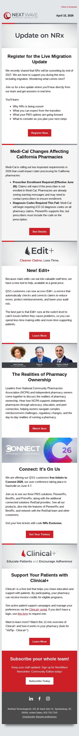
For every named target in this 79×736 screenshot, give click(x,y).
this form (23, 613)
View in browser (69, 7)
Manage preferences (46, 716)
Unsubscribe (28, 716)
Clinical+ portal (38, 609)
